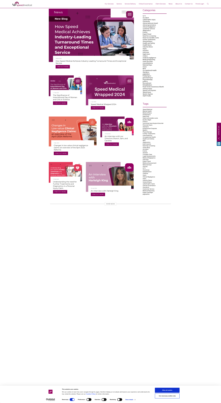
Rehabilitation (147, 85)
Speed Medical (147, 109)
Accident (146, 18)
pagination (146, 74)
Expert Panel (147, 34)
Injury (145, 49)
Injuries (145, 166)
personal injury (148, 78)
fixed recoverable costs (151, 38)
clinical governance (149, 25)
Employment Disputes (150, 128)
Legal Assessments (149, 156)
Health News (147, 45)
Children (145, 173)
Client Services (161, 4)
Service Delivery (130, 4)
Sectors (119, 4)
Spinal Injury (147, 92)
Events (145, 32)
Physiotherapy (148, 79)
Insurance (146, 187)
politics (145, 81)
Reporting (146, 116)
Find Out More (62, 67)
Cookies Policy (91, 394)
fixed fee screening (149, 36)
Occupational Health (150, 70)
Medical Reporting (149, 59)
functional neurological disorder (153, 123)
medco (145, 56)
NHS (144, 69)
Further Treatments (149, 134)
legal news (146, 54)
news (144, 178)
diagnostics (147, 30)
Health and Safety (149, 43)
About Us (178, 4)
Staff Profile (147, 96)
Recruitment (147, 83)
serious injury (147, 88)
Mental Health (147, 111)
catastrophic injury (149, 19)
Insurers (145, 50)
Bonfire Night (147, 120)
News (170, 4)
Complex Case (147, 154)
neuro (145, 67)
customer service (149, 29)
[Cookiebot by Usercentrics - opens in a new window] (50, 399)
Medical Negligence (149, 158)
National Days (147, 65)
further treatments (149, 39)
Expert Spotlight (148, 192)
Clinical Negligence (149, 177)
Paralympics (147, 76)
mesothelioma (148, 63)
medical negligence (149, 58)
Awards (145, 153)
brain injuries (147, 144)
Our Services (109, 4)
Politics (145, 121)
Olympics (146, 72)
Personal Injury (147, 125)
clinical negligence (149, 27)
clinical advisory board (150, 23)
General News (147, 41)
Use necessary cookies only (167, 396)
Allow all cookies (167, 390)
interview (146, 52)
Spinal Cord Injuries (149, 90)
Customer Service (148, 189)
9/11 (144, 16)
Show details (129, 399)
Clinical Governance (146, 4)
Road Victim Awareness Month (153, 87)
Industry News (148, 47)
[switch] (89, 399)
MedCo (145, 130)
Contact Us (189, 4)
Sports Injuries (148, 94)
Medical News (147, 113)
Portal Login (200, 4)
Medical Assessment (149, 163)
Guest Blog (146, 147)
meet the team (148, 61)
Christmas (146, 21)
